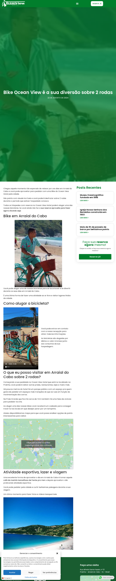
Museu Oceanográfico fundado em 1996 (91, 196)
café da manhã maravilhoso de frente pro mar (24, 480)
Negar (30, 572)
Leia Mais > (84, 200)
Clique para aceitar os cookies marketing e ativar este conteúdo (38, 444)
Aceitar (12, 572)
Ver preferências (50, 572)
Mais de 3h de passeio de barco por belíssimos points (94, 228)
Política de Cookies (31, 577)
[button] (57, 553)
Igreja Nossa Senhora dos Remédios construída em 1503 (93, 212)
